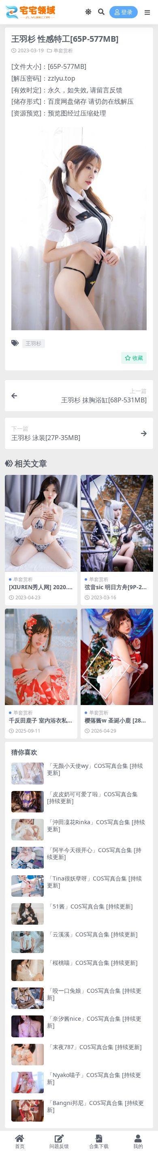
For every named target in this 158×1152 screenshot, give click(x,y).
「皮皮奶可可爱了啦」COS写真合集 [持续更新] (92, 797)
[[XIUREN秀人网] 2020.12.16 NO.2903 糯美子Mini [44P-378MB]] (41, 523)
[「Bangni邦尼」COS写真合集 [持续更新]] (27, 1110)
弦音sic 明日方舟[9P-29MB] (115, 590)
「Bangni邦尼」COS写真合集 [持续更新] (95, 1106)
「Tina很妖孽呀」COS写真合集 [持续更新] (94, 881)
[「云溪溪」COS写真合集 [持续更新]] (27, 942)
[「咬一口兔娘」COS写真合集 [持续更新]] (27, 998)
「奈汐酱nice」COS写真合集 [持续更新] (94, 1022)
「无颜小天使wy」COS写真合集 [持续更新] (95, 769)
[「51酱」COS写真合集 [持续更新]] (27, 914)
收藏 (137, 358)
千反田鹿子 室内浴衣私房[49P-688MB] (41, 723)
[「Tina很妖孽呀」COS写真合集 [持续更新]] (27, 886)
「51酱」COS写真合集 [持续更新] (90, 906)
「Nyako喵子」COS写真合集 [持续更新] (94, 1078)
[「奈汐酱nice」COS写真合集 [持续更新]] (27, 1026)
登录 (126, 12)
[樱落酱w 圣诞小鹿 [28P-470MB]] (117, 657)
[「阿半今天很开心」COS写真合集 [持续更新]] (27, 857)
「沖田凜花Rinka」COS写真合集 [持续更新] (96, 825)
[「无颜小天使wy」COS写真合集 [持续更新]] (27, 773)
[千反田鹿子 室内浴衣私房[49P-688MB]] (41, 657)
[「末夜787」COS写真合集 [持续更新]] (27, 1054)
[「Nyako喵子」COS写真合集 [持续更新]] (27, 1082)
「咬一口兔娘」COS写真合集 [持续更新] (94, 994)
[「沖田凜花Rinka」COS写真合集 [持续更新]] (27, 829)
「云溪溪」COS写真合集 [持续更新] (92, 934)
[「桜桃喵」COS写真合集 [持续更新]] (27, 970)
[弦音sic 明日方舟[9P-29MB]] (117, 523)
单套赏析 (63, 50)
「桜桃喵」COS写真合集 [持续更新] (92, 962)
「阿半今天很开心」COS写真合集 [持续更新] (94, 853)
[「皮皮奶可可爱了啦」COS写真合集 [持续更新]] (27, 801)
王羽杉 (33, 343)
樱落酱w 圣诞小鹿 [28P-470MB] (116, 723)
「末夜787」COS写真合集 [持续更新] (94, 1047)
